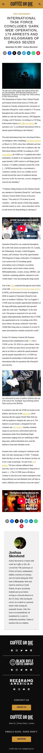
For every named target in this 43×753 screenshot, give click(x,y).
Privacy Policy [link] (22, 723)
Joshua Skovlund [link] (30, 47)
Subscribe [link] (21, 739)
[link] (21, 4)
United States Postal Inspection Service (25, 289)
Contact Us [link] (21, 707)
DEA (21, 123)
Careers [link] (31, 723)
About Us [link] (12, 723)
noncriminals (17, 427)
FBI (30, 341)
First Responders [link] (21, 14)
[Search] (39, 4)
